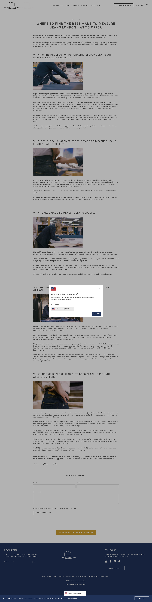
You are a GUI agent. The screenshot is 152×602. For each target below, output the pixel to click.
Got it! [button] (141, 598)
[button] (100, 288)
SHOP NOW (96, 314)
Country (55, 305)
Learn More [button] (72, 598)
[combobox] (60, 309)
